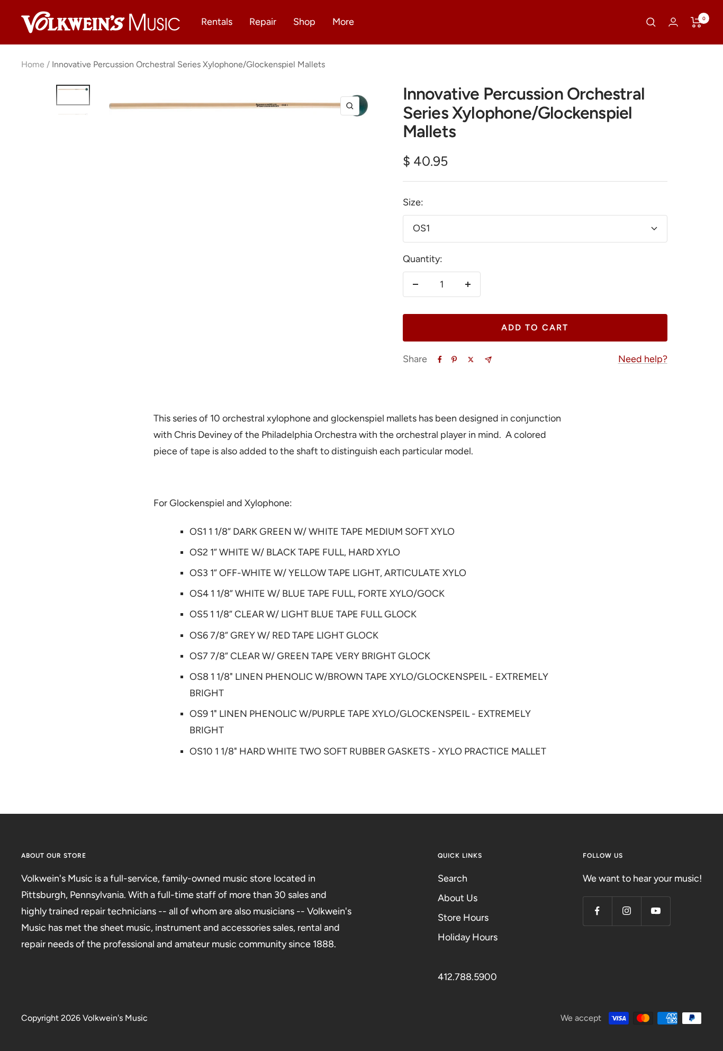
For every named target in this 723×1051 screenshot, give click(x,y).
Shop (304, 22)
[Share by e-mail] (488, 359)
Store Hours (463, 917)
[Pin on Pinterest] (454, 359)
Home (32, 64)
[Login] (673, 21)
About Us (457, 898)
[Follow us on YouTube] (655, 911)
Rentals (216, 22)
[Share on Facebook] (440, 359)
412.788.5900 (467, 977)
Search (452, 878)
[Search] (651, 22)
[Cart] (696, 22)
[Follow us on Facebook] (597, 911)
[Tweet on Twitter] (470, 359)
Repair (262, 22)
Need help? (642, 359)
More (343, 22)
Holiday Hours (468, 937)
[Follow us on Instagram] (626, 911)
